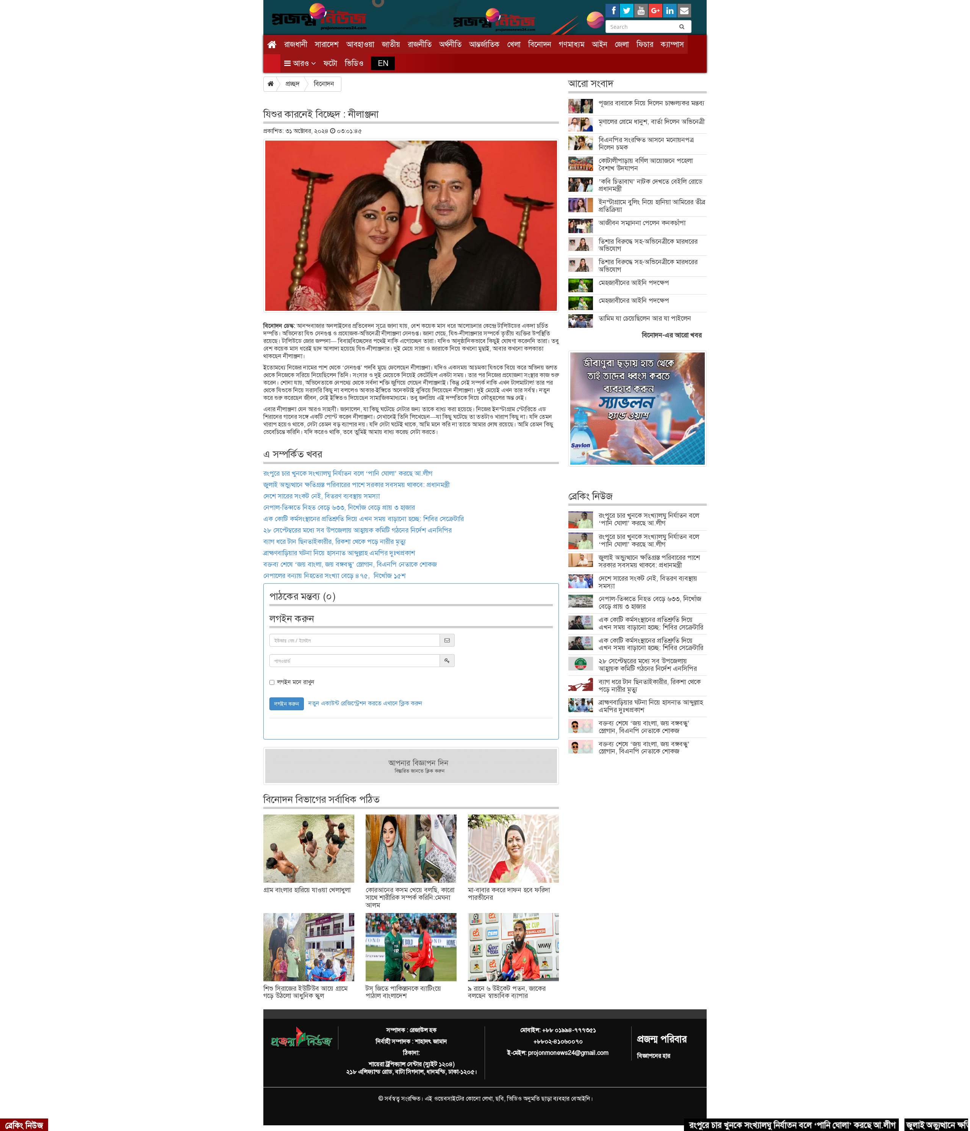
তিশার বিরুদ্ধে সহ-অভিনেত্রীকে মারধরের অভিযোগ (648, 245)
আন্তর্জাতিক (484, 44)
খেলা (514, 44)
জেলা (622, 44)
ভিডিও (354, 63)
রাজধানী (295, 44)
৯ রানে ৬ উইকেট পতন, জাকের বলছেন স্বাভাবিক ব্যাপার (507, 992)
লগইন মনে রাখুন (295, 682)
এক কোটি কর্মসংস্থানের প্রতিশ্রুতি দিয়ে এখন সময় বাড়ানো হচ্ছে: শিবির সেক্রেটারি (363, 518)
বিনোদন (539, 44)
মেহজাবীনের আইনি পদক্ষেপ (634, 282)
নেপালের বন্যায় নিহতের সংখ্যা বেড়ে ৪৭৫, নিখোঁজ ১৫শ (334, 575)
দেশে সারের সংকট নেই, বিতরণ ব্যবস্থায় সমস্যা (321, 496)
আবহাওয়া (360, 44)
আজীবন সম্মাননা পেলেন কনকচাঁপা (642, 222)
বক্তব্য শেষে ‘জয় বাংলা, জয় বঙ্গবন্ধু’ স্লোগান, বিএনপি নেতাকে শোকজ (350, 564)
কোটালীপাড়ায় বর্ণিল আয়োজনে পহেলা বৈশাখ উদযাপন (646, 164)
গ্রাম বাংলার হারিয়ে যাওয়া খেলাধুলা (306, 889)
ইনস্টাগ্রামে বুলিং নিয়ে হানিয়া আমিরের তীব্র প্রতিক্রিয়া (652, 205)
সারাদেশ (327, 44)
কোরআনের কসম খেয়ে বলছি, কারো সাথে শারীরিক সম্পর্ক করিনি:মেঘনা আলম (410, 897)
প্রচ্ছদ (293, 83)
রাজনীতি (420, 44)
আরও (301, 63)
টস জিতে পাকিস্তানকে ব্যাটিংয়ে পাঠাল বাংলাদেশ (403, 992)
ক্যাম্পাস (672, 44)
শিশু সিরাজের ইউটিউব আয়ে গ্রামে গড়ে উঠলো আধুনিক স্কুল (305, 992)
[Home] (271, 44)
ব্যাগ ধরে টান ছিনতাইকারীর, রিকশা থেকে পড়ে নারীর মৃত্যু (334, 541)
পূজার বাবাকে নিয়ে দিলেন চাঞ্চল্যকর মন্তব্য (651, 103)
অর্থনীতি (450, 44)
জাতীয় (391, 44)
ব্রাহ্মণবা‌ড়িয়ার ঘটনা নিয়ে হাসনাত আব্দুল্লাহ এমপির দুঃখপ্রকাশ (339, 553)
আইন (599, 44)
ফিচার (645, 44)
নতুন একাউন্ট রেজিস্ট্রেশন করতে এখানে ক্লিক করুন (365, 703)
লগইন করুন (286, 703)
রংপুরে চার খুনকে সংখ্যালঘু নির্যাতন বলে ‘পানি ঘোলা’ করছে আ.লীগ (347, 473)
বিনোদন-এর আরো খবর (672, 335)
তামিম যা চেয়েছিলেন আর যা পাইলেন (645, 318)
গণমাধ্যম (571, 44)
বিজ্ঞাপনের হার (653, 1056)
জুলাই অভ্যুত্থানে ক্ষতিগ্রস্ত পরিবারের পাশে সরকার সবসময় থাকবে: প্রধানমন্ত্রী (356, 484)
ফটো (330, 63)
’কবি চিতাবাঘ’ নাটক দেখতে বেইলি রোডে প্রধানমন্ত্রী (650, 185)
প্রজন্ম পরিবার (662, 1039)
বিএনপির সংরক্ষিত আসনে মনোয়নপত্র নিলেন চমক (646, 143)
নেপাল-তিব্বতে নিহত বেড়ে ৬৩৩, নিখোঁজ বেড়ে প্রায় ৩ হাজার (339, 507)
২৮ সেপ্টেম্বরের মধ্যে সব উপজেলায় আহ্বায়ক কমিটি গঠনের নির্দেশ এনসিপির (357, 530)
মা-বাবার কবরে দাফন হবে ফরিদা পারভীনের (509, 893)
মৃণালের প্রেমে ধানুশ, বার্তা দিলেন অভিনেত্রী (651, 121)
